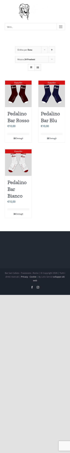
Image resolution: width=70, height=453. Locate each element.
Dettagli (19, 138)
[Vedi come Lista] (38, 67)
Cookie (33, 276)
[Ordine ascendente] (52, 49)
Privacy (24, 276)
